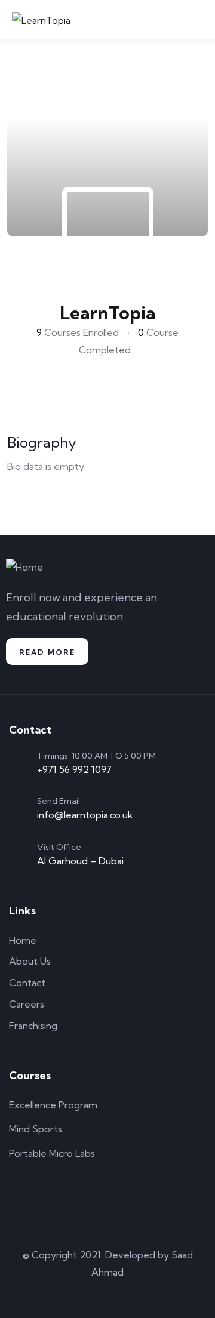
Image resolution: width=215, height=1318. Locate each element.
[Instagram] (107, 1293)
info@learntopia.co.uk (85, 815)
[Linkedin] (141, 1293)
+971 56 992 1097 (74, 769)
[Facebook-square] (73, 1293)
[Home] (24, 567)
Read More (47, 652)
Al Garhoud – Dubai (80, 861)
